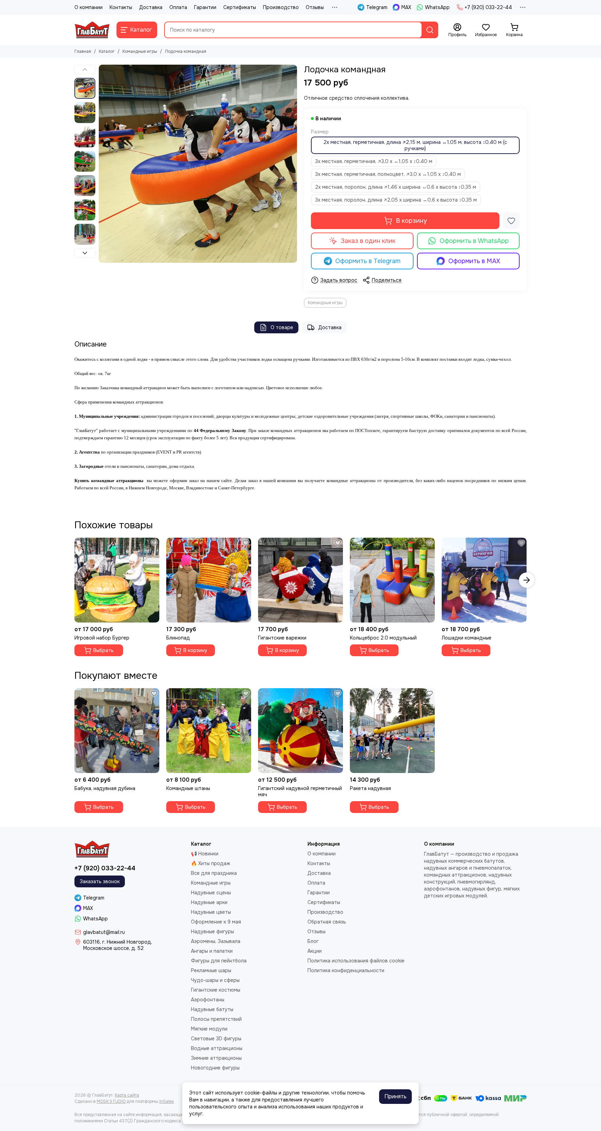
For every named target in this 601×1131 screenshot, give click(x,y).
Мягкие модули (209, 1029)
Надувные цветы (211, 912)
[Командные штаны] (208, 730)
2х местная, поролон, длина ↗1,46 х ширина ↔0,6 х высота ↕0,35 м (395, 187)
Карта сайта (127, 1095)
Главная (82, 51)
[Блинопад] (208, 580)
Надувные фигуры (212, 931)
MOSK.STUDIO (111, 1101)
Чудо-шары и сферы (215, 980)
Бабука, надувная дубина (104, 788)
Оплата (178, 7)
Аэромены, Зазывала (215, 941)
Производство (281, 7)
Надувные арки (209, 902)
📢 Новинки (204, 854)
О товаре (282, 327)
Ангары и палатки (212, 951)
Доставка (150, 7)
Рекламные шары (211, 970)
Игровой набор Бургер (101, 638)
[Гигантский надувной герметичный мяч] (300, 730)
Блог (313, 941)
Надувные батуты (212, 1009)
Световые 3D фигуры (216, 1038)
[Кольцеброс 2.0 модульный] (392, 580)
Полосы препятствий (216, 1019)
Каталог (107, 51)
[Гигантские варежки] (300, 580)
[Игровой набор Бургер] (116, 580)
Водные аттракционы (216, 1048)
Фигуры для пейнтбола (219, 961)
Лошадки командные (466, 638)
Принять (395, 1096)
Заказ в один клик (368, 241)
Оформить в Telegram (368, 261)
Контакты (121, 7)
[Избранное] (511, 220)
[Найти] (430, 30)
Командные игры (139, 51)
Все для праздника (214, 873)
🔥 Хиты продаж (210, 863)
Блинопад (178, 638)
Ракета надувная (370, 788)
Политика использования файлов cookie (355, 961)
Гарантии (205, 7)
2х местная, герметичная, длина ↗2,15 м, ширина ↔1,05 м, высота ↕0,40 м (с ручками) (415, 145)
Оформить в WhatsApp (474, 241)
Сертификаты (239, 7)
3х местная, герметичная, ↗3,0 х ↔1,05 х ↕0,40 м (373, 161)
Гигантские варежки (282, 638)
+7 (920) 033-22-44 (488, 7)
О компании (88, 7)
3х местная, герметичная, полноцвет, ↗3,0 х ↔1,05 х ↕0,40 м (388, 174)
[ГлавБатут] (92, 30)
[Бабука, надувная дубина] (116, 730)
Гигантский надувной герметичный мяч (300, 791)
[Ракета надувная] (392, 730)
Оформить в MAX (474, 261)
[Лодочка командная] (198, 164)
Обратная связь (326, 922)
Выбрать (103, 650)
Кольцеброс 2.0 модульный (383, 638)
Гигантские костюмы (215, 990)
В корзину (411, 221)
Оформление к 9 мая (216, 922)
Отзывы (315, 7)
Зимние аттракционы (216, 1058)
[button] (102, 163)
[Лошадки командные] (484, 580)
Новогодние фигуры (215, 1068)
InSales (166, 1101)
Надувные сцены (211, 892)
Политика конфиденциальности (345, 970)
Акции (314, 951)
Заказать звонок (100, 881)
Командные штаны (188, 788)
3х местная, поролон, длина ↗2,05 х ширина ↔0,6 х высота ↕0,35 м (396, 200)
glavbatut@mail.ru (104, 932)
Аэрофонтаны (207, 999)
